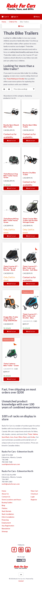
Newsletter (6, 529)
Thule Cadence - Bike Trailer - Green (11, 364)
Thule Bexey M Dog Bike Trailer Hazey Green (11, 220)
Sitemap (5, 531)
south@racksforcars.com (11, 464)
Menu (37, 17)
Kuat (16, 437)
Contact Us (6, 497)
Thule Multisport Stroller (15, 79)
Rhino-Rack (22, 437)
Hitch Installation (8, 517)
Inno (11, 437)
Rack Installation (8, 514)
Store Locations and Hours (11, 500)
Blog (3, 505)
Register (34, 500)
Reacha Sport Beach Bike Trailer (11, 126)
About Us (5, 494)
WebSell (21, 581)
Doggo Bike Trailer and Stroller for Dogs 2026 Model (11, 319)
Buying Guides (7, 502)
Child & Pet (13, 22)
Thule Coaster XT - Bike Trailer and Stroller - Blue (30, 316)
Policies (4, 508)
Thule (30, 434)
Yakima (35, 434)
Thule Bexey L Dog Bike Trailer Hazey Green (11, 175)
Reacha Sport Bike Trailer (30, 126)
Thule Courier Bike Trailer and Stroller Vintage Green (30, 220)
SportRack (5, 437)
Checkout (34, 494)
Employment (6, 523)
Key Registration (8, 526)
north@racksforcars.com (11, 484)
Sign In (15, 17)
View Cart (34, 491)
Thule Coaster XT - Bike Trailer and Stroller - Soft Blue (30, 268)
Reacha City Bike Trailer (29, 173)
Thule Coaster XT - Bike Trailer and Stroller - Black (11, 268)
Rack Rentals (6, 511)
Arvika (32, 437)
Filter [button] (22, 26)
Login (33, 497)
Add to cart (12, 140)
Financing (5, 520)
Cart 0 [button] (6, 17)
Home (4, 22)
